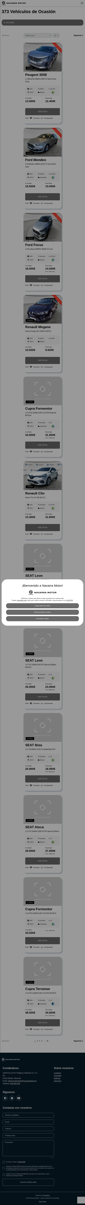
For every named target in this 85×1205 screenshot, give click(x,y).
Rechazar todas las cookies (42, 612)
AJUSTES (69, 600)
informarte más (22, 600)
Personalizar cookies (42, 618)
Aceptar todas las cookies (42, 606)
